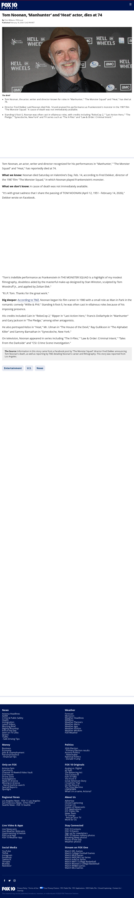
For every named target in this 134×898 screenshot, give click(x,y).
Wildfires (69, 720)
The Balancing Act (73, 772)
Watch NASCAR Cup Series (78, 857)
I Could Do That (72, 782)
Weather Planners (74, 722)
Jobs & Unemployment (13, 752)
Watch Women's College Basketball (82, 863)
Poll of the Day (9, 730)
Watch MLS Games (74, 867)
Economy (6, 750)
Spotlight (6, 789)
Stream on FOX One (76, 847)
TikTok (5, 853)
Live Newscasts (9, 829)
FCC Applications (73, 809)
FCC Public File (72, 811)
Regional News (11, 797)
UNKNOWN (70, 789)
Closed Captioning (74, 802)
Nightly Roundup (10, 728)
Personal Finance (10, 754)
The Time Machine (74, 787)
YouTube (6, 851)
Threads (6, 861)
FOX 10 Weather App (12, 837)
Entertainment (13, 368)
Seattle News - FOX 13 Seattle (16, 805)
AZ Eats (68, 770)
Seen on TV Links (10, 732)
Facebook (7, 857)
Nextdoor (7, 865)
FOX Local (19, 20)
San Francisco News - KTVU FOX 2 (18, 802)
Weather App (71, 726)
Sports (5, 734)
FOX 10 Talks (71, 776)
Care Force (7, 770)
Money (6, 744)
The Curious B (72, 774)
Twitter (9, 880)
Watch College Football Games (80, 853)
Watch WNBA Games (75, 865)
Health (5, 720)
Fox (9, 5)
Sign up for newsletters (76, 833)
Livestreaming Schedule (14, 833)
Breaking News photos (76, 837)
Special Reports (9, 787)
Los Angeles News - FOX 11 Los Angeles (21, 800)
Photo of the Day (73, 839)
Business (6, 748)
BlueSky (6, 863)
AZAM (5, 715)
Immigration (8, 722)
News (40, 368)
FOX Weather (71, 732)
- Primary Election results (77, 750)
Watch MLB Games (74, 855)
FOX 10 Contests (73, 829)
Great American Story (75, 780)
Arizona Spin (8, 768)
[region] (67, 137)
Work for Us (71, 819)
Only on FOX (9, 764)
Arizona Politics (72, 752)
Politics (69, 744)
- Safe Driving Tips (11, 738)
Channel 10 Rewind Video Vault (17, 772)
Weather (70, 710)
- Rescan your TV (73, 817)
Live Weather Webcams (13, 831)
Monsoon (69, 715)
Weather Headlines (74, 717)
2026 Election (71, 748)
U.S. (29, 368)
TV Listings (70, 815)
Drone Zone (8, 776)
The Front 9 (70, 778)
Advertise (69, 800)
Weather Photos (73, 728)
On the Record (72, 785)
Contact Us (70, 805)
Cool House (7, 774)
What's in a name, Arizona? (78, 791)
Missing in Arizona (11, 782)
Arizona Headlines (11, 713)
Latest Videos (8, 724)
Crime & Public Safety (12, 717)
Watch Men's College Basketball (80, 861)
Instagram (7, 855)
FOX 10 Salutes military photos (80, 835)
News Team (70, 813)
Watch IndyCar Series (75, 859)
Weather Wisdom (73, 730)
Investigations (9, 778)
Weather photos (73, 841)
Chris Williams (9, 20)
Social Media (9, 847)
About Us (70, 797)
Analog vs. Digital (73, 768)
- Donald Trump (72, 758)
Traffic (5, 736)
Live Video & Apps (12, 825)
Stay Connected (74, 825)
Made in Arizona (10, 780)
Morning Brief (9, 726)
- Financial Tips (9, 756)
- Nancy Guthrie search (13, 785)
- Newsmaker (71, 754)
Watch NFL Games (74, 851)
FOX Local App (9, 835)
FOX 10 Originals (74, 764)
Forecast (69, 713)
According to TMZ (28, 300)
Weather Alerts (72, 724)
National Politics (73, 756)
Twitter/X (6, 859)
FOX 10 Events (72, 831)
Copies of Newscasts (75, 807)
